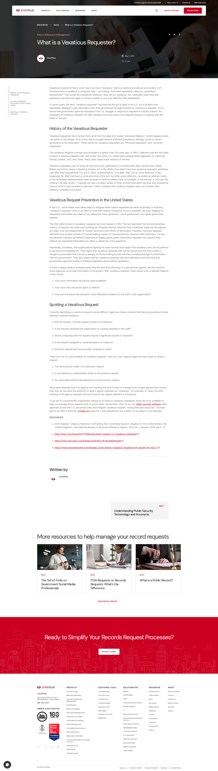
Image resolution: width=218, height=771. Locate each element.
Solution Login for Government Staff (147, 2)
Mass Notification (72, 732)
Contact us (186, 2)
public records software (148, 404)
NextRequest (71, 705)
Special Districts (129, 743)
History (170, 711)
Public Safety (128, 750)
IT (124, 710)
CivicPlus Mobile (104, 703)
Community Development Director (132, 719)
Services (102, 718)
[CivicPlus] (41, 59)
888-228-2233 (200, 2)
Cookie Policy (176, 768)
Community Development (76, 728)
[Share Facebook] (179, 35)
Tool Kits (152, 722)
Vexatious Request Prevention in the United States (20, 103)
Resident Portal (72, 746)
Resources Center (107, 601)
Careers (171, 695)
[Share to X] (170, 35)
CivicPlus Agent (72, 753)
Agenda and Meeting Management (74, 700)
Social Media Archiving (75, 720)
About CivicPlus (174, 691)
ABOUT (94, 10)
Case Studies (154, 695)
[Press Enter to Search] (157, 11)
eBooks (152, 715)
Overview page (72, 691)
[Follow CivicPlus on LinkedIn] (45, 747)
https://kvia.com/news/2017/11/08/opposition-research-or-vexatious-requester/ (96, 434)
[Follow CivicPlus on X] (52, 747)
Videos (151, 730)
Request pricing (171, 10)
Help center (173, 2)
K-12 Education (128, 735)
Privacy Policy (151, 768)
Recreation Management (75, 713)
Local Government (130, 731)
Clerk (125, 699)
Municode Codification (74, 736)
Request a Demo (109, 652)
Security (171, 707)
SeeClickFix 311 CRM (74, 717)
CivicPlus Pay (103, 699)
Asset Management (73, 724)
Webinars (152, 711)
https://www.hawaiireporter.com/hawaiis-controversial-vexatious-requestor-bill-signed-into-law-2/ (107, 447)
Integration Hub (104, 707)
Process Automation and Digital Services (78, 741)
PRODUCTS (45, 10)
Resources (42, 25)
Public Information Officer (132, 703)
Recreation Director (130, 714)
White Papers (154, 707)
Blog (56, 25)
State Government (130, 739)
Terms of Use (136, 768)
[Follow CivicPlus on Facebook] (39, 747)
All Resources (154, 691)
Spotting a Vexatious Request (19, 113)
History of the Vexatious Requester (20, 94)
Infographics (153, 726)
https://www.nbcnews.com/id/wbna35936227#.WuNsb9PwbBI (89, 441)
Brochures (153, 703)
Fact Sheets (153, 718)
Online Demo (193, 10)
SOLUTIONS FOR (62, 10)
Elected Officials (129, 706)
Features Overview (105, 714)
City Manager (128, 695)
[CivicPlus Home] (25, 10)
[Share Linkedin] (174, 35)
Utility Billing (70, 749)
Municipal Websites (73, 695)
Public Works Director (131, 724)
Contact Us (172, 699)
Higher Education (129, 747)
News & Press (173, 703)
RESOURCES (80, 10)
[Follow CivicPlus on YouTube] (58, 747)
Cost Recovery (103, 695)
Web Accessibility (73, 709)
